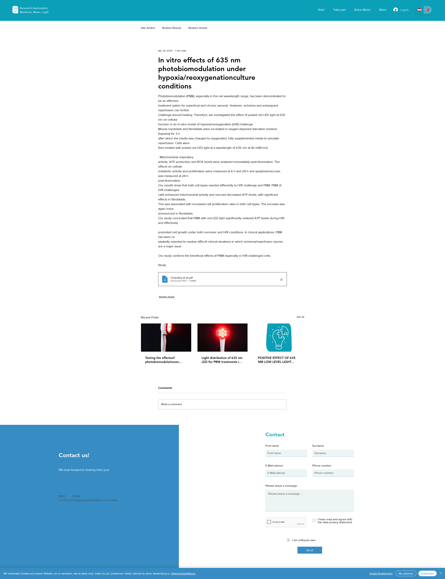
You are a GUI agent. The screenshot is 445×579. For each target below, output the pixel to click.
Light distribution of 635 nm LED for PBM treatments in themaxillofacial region (222, 360)
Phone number (321, 465)
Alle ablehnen (405, 573)
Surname (318, 445)
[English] (428, 10)
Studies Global (197, 27)
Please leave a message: (281, 485)
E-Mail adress (274, 465)
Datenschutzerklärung (183, 573)
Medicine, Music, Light (34, 12)
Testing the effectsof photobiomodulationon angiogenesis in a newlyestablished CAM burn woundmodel (165, 360)
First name (272, 445)
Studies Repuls (171, 27)
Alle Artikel (148, 27)
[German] (419, 10)
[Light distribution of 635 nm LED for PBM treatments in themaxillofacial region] (222, 337)
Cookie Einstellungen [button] (381, 573)
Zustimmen (427, 573)
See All (300, 316)
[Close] (441, 573)
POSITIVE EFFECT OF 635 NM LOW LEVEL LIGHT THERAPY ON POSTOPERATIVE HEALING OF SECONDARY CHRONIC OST (277, 360)
